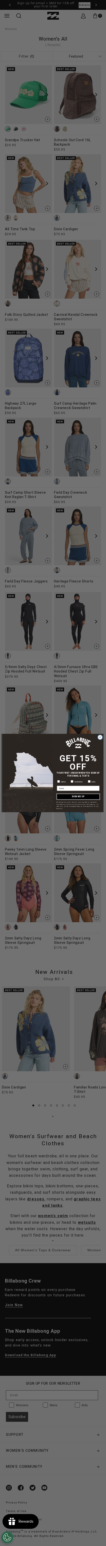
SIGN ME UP (78, 796)
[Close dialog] (100, 737)
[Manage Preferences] (7, 1537)
